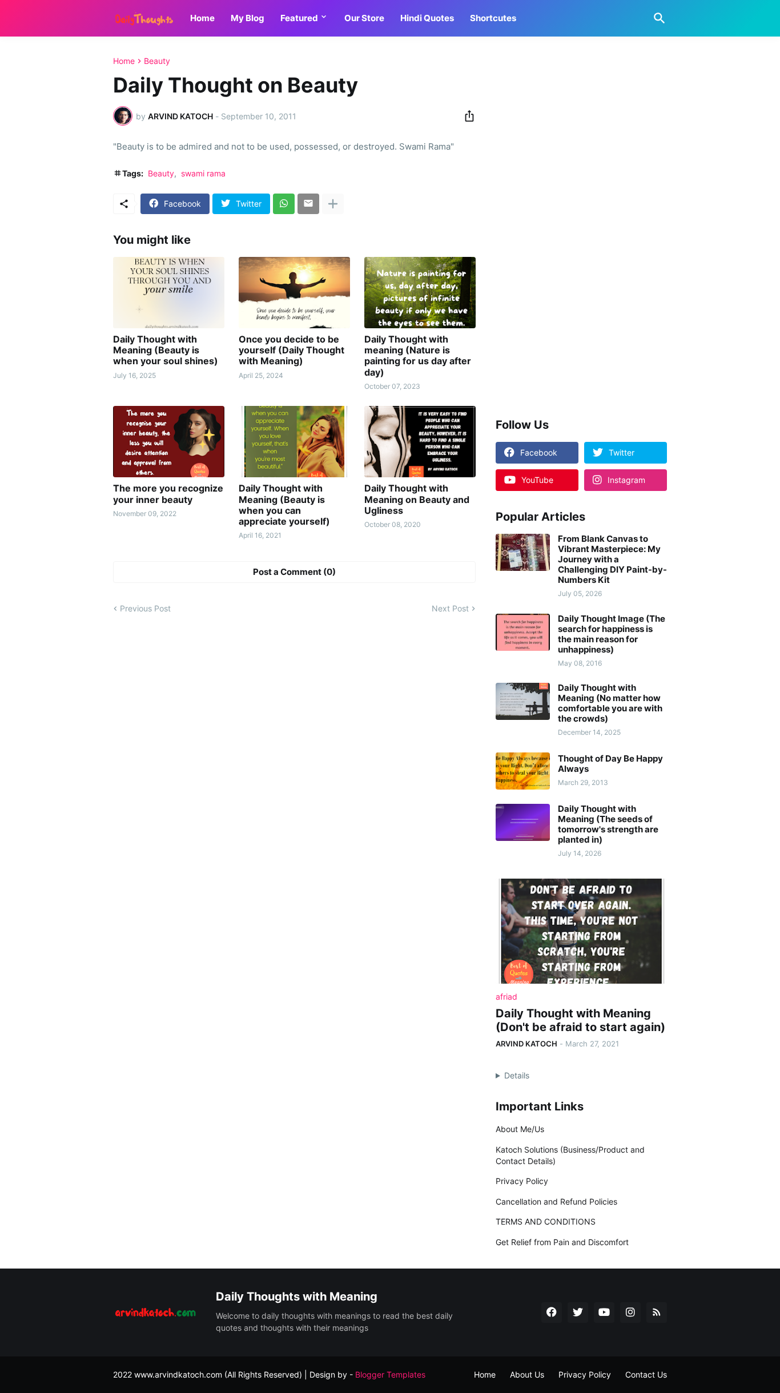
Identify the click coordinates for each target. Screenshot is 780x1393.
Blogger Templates (390, 1374)
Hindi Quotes (427, 18)
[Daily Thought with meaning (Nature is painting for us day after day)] (420, 292)
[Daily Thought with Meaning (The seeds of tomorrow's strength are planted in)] (523, 822)
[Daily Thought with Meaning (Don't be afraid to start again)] (581, 931)
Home (202, 18)
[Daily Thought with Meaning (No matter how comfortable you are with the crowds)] (523, 701)
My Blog (247, 18)
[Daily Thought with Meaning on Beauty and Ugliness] (420, 441)
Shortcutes (493, 18)
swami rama (203, 173)
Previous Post (145, 608)
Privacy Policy (522, 1181)
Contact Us (646, 1374)
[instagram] (630, 1312)
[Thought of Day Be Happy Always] (523, 771)
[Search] (657, 18)
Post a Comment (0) (294, 571)
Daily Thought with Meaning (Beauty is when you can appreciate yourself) (284, 505)
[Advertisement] (581, 228)
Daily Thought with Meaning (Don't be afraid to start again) (580, 1020)
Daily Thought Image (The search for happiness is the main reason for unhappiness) (611, 634)
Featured (299, 18)
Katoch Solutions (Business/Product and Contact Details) (570, 1155)
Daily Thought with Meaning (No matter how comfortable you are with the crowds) (610, 703)
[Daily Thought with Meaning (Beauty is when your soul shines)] (168, 292)
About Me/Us (520, 1129)
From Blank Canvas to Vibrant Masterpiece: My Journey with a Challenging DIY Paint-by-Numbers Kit (612, 559)
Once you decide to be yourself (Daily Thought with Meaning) (291, 350)
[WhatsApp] (284, 204)
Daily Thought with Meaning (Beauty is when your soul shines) (165, 350)
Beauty (157, 61)
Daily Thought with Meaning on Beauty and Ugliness (416, 499)
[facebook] (551, 1312)
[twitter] (578, 1312)
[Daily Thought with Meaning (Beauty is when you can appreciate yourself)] (294, 441)
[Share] (466, 116)
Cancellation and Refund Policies (556, 1201)
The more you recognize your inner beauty (168, 494)
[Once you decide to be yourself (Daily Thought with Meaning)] (294, 292)
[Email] (308, 204)
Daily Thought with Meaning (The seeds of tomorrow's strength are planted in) (608, 824)
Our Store (364, 18)
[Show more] (333, 204)
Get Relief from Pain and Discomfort (562, 1242)
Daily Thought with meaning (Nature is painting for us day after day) (417, 356)
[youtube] (604, 1312)
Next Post (450, 608)
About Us (527, 1374)
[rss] (656, 1312)
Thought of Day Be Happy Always (610, 764)
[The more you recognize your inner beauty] (168, 441)
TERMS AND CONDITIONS (546, 1221)
